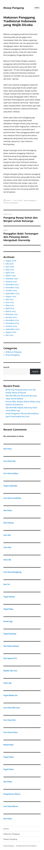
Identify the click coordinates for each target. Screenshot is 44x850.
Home (6, 829)
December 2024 (12, 320)
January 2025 (11, 317)
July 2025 (9, 299)
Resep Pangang (13, 7)
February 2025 (12, 314)
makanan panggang (10, 203)
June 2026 (10, 267)
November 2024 (12, 323)
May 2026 (10, 270)
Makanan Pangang (13, 352)
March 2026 (11, 276)
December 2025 (12, 284)
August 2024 (11, 332)
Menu (37, 8)
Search (6, 367)
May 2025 (10, 305)
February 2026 (12, 279)
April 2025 (10, 308)
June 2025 (10, 302)
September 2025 (13, 293)
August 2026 (11, 261)
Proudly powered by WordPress (26, 846)
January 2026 (11, 281)
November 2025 (12, 287)
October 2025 (11, 290)
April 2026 (10, 273)
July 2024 (9, 335)
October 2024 (11, 326)
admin (8, 200)
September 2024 (13, 329)
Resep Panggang (30, 200)
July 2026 (10, 264)
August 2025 (11, 296)
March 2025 (11, 311)
